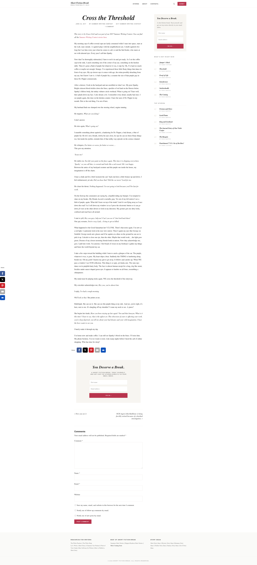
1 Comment (109, 26)
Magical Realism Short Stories (134, 543)
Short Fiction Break (80, 2)
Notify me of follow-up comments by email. (93, 510)
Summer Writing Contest (102, 24)
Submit (182, 4)
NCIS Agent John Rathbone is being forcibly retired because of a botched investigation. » (129, 416)
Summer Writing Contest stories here (93, 37)
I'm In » (108, 395)
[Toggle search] (174, 3)
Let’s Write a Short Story (78, 546)
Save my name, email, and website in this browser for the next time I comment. (105, 505)
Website (77, 494)
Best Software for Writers (86, 548)
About (144, 4)
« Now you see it (80, 413)
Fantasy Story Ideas (172, 546)
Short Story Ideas (155, 543)
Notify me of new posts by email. (89, 515)
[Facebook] (79, 350)
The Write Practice (76, 543)
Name (77, 473)
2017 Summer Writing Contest (128, 24)
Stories (136, 4)
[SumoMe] (103, 350)
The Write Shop (87, 543)
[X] (85, 350)
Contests (154, 4)
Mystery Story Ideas (167, 543)
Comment (78, 441)
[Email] (97, 350)
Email (77, 484)
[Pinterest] (91, 350)
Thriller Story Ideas (160, 546)
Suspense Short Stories (117, 543)
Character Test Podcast (93, 546)
